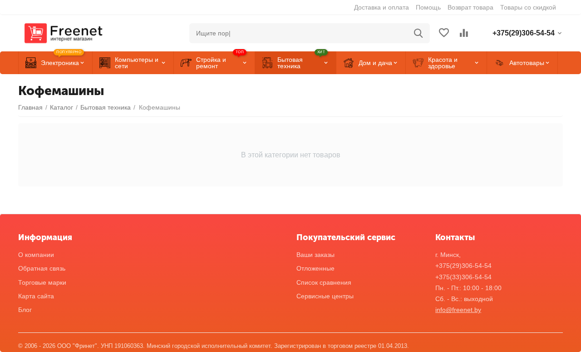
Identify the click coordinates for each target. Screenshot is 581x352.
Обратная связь (41, 268)
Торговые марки (42, 282)
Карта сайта (36, 296)
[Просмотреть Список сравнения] (464, 33)
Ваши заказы (315, 254)
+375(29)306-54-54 (463, 265)
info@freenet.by (458, 309)
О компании (36, 254)
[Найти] (418, 33)
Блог (25, 309)
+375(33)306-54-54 (463, 277)
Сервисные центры (325, 296)
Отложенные (315, 268)
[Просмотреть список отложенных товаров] (444, 33)
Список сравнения (323, 282)
